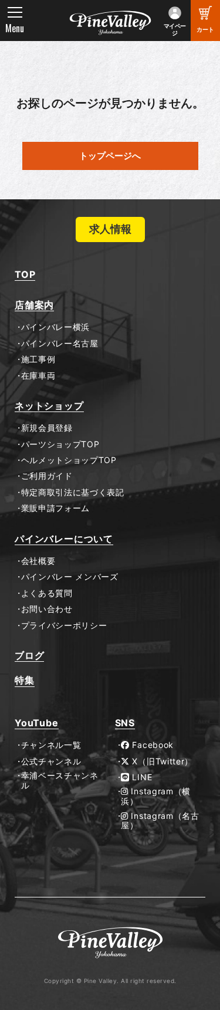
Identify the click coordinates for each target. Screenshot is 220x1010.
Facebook (152, 745)
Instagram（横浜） (156, 796)
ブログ (29, 655)
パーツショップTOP (60, 444)
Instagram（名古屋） (160, 821)
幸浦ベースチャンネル (60, 780)
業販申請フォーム (55, 508)
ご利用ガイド (47, 476)
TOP (25, 274)
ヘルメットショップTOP (69, 460)
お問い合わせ (47, 609)
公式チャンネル (51, 761)
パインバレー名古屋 (60, 343)
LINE (141, 777)
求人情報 (110, 229)
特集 (25, 680)
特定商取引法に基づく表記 (72, 492)
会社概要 (38, 561)
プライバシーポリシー (64, 625)
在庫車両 (38, 375)
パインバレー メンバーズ (70, 576)
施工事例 (38, 359)
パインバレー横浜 (55, 327)
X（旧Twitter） (161, 761)
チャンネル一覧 (51, 745)
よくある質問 (47, 593)
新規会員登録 (47, 428)
